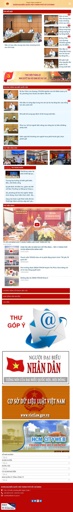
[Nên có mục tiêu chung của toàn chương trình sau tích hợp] (15, 41)
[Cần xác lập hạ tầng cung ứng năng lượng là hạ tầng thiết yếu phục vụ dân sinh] (19, 41)
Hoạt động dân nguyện (11, 296)
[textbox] (36, 457)
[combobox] (36, 457)
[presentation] (4, 157)
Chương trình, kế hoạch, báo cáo (15, 290)
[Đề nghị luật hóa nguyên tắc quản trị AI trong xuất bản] (29, 41)
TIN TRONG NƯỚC (17, 167)
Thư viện (6, 302)
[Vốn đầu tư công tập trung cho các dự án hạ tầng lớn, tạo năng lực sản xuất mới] (25, 41)
